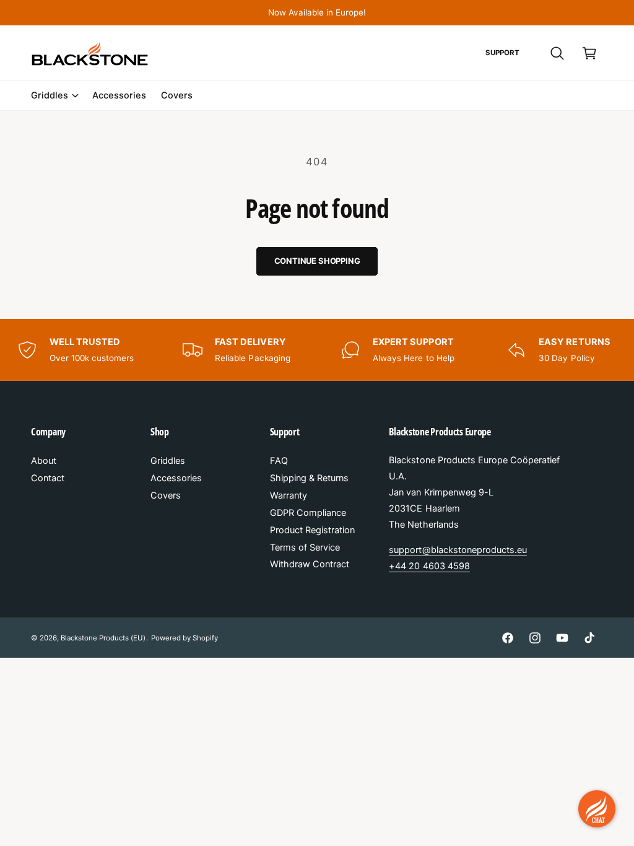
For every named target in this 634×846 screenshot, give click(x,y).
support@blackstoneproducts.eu (457, 550)
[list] (317, 349)
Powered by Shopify (184, 638)
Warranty (288, 495)
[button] (557, 53)
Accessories (176, 478)
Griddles (167, 460)
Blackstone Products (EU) (103, 638)
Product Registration (312, 530)
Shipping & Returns (309, 478)
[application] (597, 809)
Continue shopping (317, 261)
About (43, 460)
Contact (47, 478)
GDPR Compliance (308, 512)
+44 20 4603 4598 (429, 566)
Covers (165, 495)
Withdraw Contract (309, 564)
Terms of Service (305, 547)
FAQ (279, 460)
